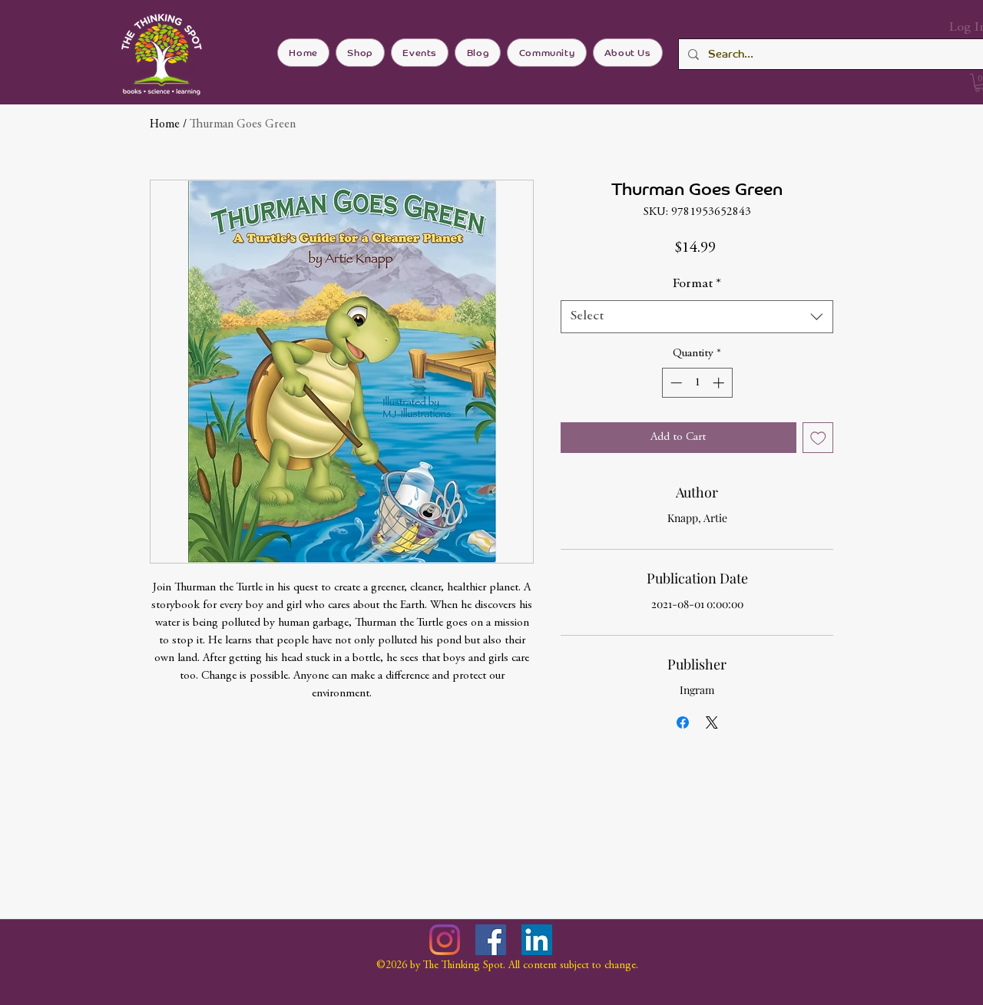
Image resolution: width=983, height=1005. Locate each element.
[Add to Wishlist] (818, 438)
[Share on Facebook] (683, 722)
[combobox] (697, 316)
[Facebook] (490, 939)
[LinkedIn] (536, 939)
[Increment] (720, 383)
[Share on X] (712, 722)
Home (165, 124)
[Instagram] (444, 939)
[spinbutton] (697, 383)
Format (697, 284)
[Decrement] (674, 383)
